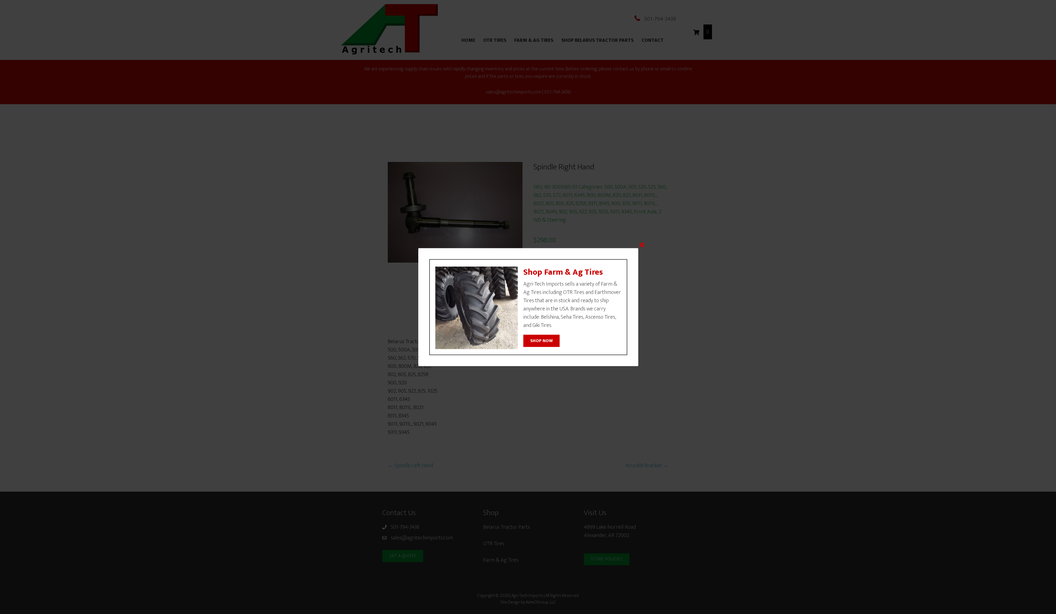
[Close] (641, 244)
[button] (541, 341)
